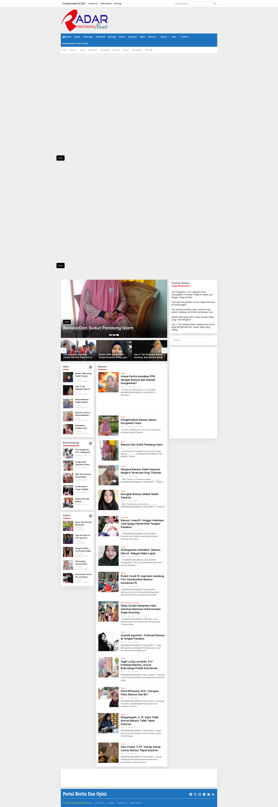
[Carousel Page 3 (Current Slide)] (117, 335)
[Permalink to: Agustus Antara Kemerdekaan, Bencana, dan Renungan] (68, 416)
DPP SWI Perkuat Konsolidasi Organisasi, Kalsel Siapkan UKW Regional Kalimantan (83, 475)
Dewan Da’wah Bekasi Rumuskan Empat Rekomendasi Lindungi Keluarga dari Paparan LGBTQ (83, 500)
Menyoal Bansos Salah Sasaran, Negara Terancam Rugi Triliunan (141, 471)
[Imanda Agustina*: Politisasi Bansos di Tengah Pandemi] (146, 650)
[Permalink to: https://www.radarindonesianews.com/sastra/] (90, 516)
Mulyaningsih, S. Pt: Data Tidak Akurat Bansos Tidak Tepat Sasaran (140, 721)
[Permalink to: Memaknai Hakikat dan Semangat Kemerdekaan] (68, 429)
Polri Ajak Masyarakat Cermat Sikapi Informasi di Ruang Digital (193, 303)
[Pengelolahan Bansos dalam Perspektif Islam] (144, 432)
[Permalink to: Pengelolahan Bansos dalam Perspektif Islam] (108, 425)
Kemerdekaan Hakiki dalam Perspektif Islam (83, 400)
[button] (214, 3)
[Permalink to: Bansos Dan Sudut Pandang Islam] (114, 309)
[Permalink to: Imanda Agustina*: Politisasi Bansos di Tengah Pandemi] (108, 640)
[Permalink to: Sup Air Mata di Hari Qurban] (68, 538)
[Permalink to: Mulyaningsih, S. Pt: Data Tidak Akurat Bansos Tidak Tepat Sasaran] (108, 722)
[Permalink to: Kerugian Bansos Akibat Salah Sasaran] (108, 499)
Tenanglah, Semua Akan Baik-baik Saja (82, 562)
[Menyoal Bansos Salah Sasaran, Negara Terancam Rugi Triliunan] (163, 482)
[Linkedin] (204, 794)
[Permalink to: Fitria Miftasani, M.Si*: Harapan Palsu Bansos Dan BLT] (108, 696)
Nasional (124, 517)
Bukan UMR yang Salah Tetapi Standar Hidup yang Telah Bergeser (113, 356)
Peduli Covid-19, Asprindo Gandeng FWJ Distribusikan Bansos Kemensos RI (142, 579)
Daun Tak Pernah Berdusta (83, 523)
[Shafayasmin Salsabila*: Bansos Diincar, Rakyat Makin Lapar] (137, 565)
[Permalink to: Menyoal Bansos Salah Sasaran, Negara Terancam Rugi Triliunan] (108, 474)
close (60, 158)
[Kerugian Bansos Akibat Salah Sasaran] (121, 509)
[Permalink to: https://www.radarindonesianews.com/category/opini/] (90, 367)
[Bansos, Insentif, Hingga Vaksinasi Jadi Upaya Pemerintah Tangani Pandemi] (139, 539)
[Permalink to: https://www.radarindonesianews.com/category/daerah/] (90, 443)
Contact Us (100, 803)
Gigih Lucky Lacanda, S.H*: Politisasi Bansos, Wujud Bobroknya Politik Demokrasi (139, 665)
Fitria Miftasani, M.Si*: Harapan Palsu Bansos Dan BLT (140, 692)
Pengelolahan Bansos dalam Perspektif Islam (138, 421)
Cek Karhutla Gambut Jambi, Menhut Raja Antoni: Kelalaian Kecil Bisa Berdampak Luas (78, 356)
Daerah (124, 616)
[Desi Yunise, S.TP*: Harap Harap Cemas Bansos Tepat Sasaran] (146, 762)
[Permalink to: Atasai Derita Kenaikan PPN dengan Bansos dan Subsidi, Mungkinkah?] (108, 382)
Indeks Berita (135, 803)
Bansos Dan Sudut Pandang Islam (98, 327)
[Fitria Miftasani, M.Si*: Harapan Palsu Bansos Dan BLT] (137, 706)
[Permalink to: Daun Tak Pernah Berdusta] (68, 525)
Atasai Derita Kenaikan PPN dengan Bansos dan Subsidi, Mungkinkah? (138, 380)
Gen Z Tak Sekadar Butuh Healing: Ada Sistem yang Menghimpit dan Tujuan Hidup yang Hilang (148, 356)
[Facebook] (191, 794)
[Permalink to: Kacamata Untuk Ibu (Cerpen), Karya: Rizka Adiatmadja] (68, 577)
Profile (111, 803)
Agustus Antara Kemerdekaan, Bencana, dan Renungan (82, 413)
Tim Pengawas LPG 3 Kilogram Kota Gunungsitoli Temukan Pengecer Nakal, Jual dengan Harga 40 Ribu (83, 450)
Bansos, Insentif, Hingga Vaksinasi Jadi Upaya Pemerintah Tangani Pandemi (142, 524)
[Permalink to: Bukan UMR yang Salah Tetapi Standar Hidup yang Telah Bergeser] (114, 350)
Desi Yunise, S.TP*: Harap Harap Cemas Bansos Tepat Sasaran (141, 748)
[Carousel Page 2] (114, 335)
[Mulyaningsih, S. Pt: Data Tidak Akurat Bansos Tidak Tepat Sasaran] (133, 736)
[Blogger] (209, 794)
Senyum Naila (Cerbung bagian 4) (83, 549)
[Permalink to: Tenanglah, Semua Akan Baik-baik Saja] (68, 564)
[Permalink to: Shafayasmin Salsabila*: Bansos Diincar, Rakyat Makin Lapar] (108, 555)
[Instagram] (200, 794)
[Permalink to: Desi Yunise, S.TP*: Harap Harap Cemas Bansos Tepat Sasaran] (108, 752)
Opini (66, 321)
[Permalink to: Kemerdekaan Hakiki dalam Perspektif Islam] (68, 403)
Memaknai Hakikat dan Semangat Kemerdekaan (82, 426)
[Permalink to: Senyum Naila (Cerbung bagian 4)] (68, 551)
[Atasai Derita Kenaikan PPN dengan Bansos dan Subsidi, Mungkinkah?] (130, 395)
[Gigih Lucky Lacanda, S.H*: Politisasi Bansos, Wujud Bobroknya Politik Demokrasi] (126, 680)
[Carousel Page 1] (110, 335)
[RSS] (213, 794)
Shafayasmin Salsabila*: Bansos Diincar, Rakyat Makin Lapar (140, 551)
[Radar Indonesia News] (84, 20)
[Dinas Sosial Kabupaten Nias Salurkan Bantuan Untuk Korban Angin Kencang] (134, 624)
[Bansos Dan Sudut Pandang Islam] (136, 456)
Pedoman (121, 803)
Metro (123, 573)
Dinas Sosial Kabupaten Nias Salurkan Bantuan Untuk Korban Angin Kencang (141, 609)
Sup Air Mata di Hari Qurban (82, 536)
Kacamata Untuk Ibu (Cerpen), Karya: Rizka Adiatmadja (83, 575)
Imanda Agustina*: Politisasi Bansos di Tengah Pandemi (143, 637)
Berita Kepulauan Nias (130, 602)
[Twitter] (195, 794)
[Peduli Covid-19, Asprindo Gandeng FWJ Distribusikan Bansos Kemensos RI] (157, 595)
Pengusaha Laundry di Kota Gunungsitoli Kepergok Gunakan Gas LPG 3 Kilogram (83, 463)
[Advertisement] (74, 106)
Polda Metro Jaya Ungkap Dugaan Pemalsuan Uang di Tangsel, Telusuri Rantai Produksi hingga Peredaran (83, 487)
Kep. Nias (130, 616)
